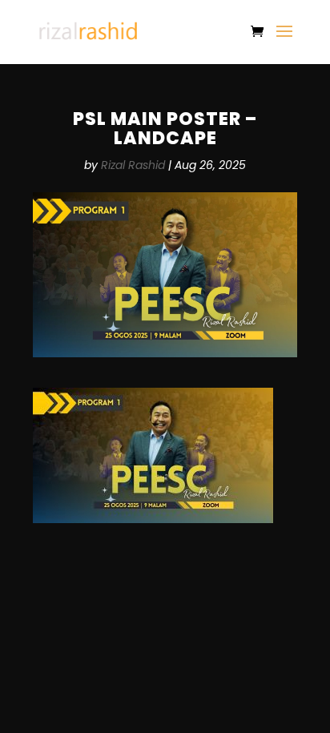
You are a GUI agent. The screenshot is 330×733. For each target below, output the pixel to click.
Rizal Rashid (133, 165)
